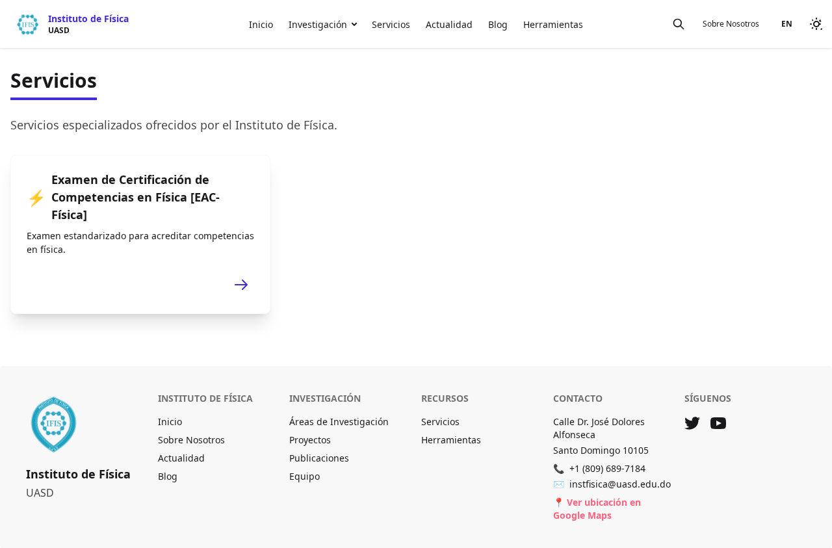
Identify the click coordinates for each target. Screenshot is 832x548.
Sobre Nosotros (731, 23)
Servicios (391, 24)
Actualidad (449, 24)
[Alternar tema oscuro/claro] (816, 24)
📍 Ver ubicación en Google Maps (597, 508)
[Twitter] (692, 423)
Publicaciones (319, 458)
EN (786, 23)
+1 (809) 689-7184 (599, 468)
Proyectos (310, 440)
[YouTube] (718, 423)
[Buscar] (678, 24)
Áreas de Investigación (339, 421)
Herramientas (553, 24)
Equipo (304, 476)
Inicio (261, 24)
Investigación (318, 24)
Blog (498, 24)
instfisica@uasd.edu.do (612, 484)
